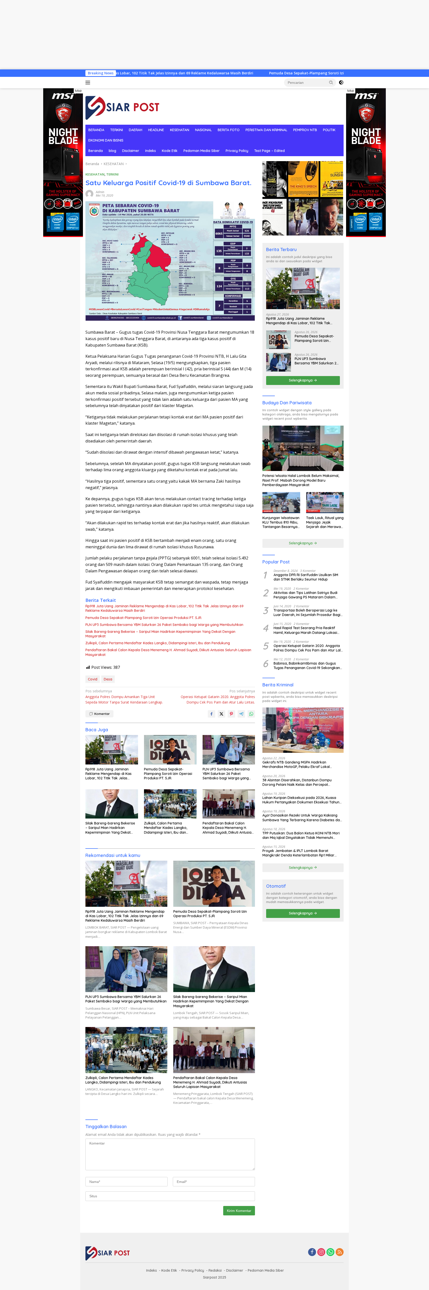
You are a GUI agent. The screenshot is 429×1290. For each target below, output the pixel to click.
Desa (108, 679)
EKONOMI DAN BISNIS (105, 140)
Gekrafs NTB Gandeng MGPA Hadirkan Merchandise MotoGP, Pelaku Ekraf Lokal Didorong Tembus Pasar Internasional (296, 764)
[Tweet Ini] (221, 714)
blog (112, 150)
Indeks (150, 150)
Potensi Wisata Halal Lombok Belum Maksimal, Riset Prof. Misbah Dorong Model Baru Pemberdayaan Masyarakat (300, 480)
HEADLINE (156, 130)
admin (100, 192)
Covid (92, 679)
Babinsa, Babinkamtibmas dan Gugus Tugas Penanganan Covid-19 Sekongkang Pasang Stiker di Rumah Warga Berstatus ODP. (308, 665)
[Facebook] (312, 1252)
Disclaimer (130, 150)
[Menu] (88, 82)
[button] (331, 82)
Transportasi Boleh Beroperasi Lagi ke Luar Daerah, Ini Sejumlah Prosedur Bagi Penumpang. (307, 612)
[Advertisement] (149, 34)
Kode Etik (170, 150)
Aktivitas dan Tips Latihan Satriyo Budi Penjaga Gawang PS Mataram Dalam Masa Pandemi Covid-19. (305, 594)
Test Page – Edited (269, 150)
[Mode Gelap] (341, 82)
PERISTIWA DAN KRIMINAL (266, 130)
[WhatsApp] (330, 1252)
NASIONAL (203, 130)
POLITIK (329, 130)
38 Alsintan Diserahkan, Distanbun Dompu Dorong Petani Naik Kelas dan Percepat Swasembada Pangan (297, 782)
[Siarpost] (122, 106)
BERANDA (96, 130)
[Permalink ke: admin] (89, 193)
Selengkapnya (301, 380)
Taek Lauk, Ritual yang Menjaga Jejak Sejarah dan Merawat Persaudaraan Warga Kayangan (325, 522)
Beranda (95, 150)
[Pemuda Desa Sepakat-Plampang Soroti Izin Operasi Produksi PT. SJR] (170, 749)
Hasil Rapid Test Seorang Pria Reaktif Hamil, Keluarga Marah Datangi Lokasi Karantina (305, 630)
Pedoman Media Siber (201, 150)
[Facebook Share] (211, 714)
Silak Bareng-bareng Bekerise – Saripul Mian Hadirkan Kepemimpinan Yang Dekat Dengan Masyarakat (160, 633)
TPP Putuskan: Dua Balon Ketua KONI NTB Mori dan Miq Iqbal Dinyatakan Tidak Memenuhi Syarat (301, 835)
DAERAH (135, 130)
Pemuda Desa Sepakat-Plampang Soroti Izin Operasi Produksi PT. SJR (257, 73)
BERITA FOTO (229, 130)
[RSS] (340, 1252)
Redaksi (215, 1270)
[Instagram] (321, 1252)
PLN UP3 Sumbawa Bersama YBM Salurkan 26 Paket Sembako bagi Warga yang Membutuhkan (164, 624)
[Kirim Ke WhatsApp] (251, 714)
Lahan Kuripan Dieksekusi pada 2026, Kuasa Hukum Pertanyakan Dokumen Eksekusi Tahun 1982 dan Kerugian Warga (300, 799)
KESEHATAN (179, 130)
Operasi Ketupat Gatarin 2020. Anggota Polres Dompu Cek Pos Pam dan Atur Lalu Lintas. (218, 696)
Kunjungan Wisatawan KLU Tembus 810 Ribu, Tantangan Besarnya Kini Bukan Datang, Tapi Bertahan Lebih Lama (280, 522)
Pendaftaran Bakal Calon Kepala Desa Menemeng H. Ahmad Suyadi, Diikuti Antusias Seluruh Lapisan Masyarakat (168, 652)
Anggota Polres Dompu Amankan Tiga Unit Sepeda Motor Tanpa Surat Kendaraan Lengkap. (124, 696)
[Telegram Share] (241, 714)
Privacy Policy (237, 150)
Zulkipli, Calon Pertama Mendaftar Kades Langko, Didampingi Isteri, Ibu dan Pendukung (157, 643)
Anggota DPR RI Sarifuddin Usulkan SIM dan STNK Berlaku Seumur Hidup (306, 577)
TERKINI (116, 130)
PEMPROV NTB (305, 130)
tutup (78, 90)
